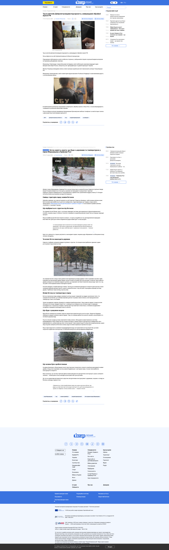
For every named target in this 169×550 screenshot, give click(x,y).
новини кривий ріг (64, 396)
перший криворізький (75, 117)
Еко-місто (91, 456)
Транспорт (106, 455)
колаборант (86, 117)
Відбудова (91, 468)
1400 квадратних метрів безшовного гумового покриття (66, 203)
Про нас (88, 7)
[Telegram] (65, 122)
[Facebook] (61, 122)
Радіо (105, 465)
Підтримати (48, 2)
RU (125, 3)
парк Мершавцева (48, 396)
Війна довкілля (92, 463)
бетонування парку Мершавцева (92, 396)
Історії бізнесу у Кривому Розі (92, 474)
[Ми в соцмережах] (66, 444)
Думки (74, 480)
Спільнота (75, 487)
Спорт (74, 469)
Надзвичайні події (76, 466)
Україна (74, 457)
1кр (66, 117)
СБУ (45, 117)
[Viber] (69, 122)
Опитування (91, 466)
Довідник (79, 7)
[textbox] (115, 7)
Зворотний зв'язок (103, 496)
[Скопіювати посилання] (76, 122)
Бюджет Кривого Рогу (93, 453)
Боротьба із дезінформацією (93, 459)
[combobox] (115, 7)
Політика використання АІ (61, 500)
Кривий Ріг (75, 455)
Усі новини (115, 45)
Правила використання (61, 493)
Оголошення (107, 457)
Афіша (105, 452)
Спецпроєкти (66, 7)
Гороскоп (106, 460)
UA (122, 3)
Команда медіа (81, 496)
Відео (105, 463)
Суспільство (76, 463)
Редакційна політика (83, 493)
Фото (73, 477)
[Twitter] (72, 122)
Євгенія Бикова (58, 155)
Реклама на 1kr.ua (103, 493)
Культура (75, 460)
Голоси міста (92, 471)
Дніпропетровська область (55, 117)
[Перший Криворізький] (84, 2)
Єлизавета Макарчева (60, 18)
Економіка (75, 472)
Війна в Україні (76, 475)
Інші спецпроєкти (93, 478)
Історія (55, 7)
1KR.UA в (88, 18)
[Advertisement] (73, 136)
